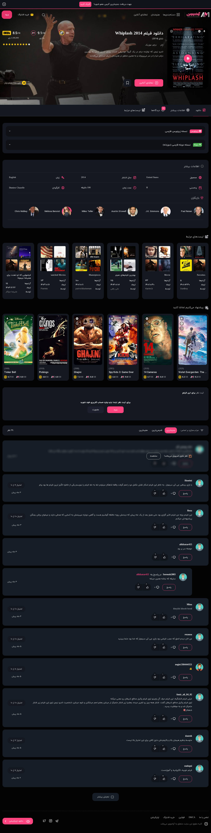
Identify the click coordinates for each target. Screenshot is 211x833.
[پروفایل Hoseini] (199, 488)
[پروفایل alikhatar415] (199, 552)
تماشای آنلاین (141, 14)
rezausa (188, 634)
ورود (7, 14)
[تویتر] (44, 821)
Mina (189, 604)
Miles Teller (87, 211)
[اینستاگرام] (50, 821)
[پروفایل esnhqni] (199, 773)
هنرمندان (155, 14)
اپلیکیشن (155, 817)
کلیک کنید (85, 4)
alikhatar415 (185, 544)
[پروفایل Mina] (199, 612)
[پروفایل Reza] (199, 520)
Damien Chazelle (17, 187)
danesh (188, 736)
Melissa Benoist (52, 211)
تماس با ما (204, 817)
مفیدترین (143, 430)
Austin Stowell (118, 211)
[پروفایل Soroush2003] (183, 582)
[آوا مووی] (197, 14)
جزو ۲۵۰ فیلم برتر (14, 83)
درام (154, 45)
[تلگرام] (57, 821)
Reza (189, 510)
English (12, 177)
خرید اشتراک (23, 14)
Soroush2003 (169, 574)
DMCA (192, 817)
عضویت (95, 409)
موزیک (148, 45)
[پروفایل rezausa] (199, 642)
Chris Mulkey (21, 211)
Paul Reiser (186, 211)
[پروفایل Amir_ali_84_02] (199, 707)
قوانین (182, 817)
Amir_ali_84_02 (184, 694)
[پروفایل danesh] (199, 743)
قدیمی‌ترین (157, 430)
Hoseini (188, 480)
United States (152, 177)
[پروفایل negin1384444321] (199, 672)
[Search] (43, 15)
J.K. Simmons (152, 211)
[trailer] (188, 58)
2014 (83, 177)
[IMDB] (7, 33)
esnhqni (188, 766)
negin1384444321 (183, 664)
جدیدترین (170, 430)
